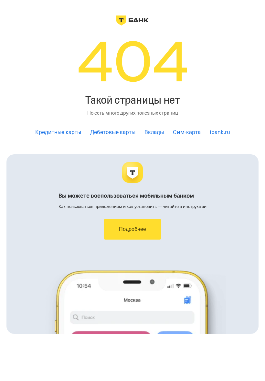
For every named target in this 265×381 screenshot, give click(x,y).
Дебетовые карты (112, 132)
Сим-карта (187, 132)
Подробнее (132, 229)
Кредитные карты (58, 132)
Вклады (154, 132)
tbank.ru (220, 132)
